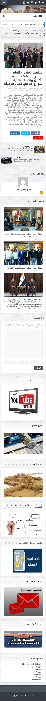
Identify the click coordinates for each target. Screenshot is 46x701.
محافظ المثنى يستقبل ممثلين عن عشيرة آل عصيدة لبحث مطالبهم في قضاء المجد (23, 235)
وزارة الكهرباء (36, 671)
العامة (9, 88)
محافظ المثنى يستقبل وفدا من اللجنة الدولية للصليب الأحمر (20, 149)
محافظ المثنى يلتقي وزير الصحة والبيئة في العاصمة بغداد (26, 160)
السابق (27, 146)
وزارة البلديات (36, 674)
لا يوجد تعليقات (38, 90)
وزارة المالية (36, 679)
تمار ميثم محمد (34, 88)
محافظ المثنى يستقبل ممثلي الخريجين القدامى (25, 268)
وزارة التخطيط (36, 676)
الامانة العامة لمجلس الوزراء (31, 664)
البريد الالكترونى (16, 90)
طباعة (26, 90)
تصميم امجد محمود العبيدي (23, 695)
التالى (18, 157)
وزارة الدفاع (37, 669)
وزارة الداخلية (36, 666)
